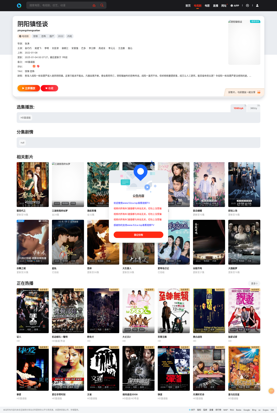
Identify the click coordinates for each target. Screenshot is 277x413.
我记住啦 (138, 234)
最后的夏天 (163, 210)
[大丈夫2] (138, 310)
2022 (60, 36)
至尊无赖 (162, 336)
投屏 (205, 410)
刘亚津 (55, 48)
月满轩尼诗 (198, 394)
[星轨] (68, 242)
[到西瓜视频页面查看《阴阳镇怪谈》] (38, 66)
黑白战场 (197, 336)
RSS (232, 410)
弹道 (160, 394)
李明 (46, 48)
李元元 (111, 48)
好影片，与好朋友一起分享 (241, 92)
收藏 (50, 88)
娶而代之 (21, 210)
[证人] (33, 310)
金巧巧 (28, 48)
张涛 (27, 43)
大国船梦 (232, 268)
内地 (69, 36)
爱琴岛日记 (163, 268)
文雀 (89, 394)
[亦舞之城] (33, 242)
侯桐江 (65, 48)
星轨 (54, 268)
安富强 (74, 48)
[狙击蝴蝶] (209, 184)
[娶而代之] (33, 184)
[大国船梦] (244, 242)
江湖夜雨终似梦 (60, 210)
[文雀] (103, 368)
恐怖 (43, 36)
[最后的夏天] (174, 184)
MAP (225, 410)
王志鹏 (121, 48)
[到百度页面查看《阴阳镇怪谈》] (50, 66)
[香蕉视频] (19, 5)
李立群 (92, 48)
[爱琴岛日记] (174, 242)
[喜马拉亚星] (244, 368)
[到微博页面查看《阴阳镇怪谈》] (42, 66)
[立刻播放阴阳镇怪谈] (244, 42)
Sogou (266, 410)
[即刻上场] (244, 184)
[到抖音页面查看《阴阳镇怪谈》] (30, 66)
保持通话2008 (130, 394)
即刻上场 (232, 210)
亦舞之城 (21, 268)
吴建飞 (38, 48)
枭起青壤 (91, 210)
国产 (52, 36)
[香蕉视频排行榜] (96, 5)
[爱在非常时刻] (68, 368)
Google (246, 410)
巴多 (83, 48)
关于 (193, 410)
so (259, 410)
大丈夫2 (126, 336)
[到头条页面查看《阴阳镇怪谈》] (46, 66)
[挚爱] (33, 368)
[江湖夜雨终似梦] (68, 184)
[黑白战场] (209, 310)
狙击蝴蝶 (197, 210)
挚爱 (19, 394)
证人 (19, 336)
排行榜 (218, 410)
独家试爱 (232, 336)
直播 (211, 410)
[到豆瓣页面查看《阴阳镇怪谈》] (26, 66)
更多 (253, 283)
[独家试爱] (244, 310)
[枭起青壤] (103, 184)
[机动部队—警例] (68, 310)
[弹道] (174, 368)
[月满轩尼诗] (209, 368)
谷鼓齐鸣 (197, 268)
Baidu (238, 410)
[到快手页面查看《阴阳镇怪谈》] (34, 66)
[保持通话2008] (138, 368)
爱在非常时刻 (58, 394)
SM (272, 410)
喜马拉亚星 (233, 394)
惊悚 (35, 36)
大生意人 (126, 268)
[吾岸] (103, 242)
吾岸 (89, 268)
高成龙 (102, 48)
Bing (254, 410)
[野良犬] (103, 310)
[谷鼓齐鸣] (209, 242)
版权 (199, 410)
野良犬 (90, 336)
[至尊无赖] (174, 310)
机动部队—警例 (60, 336)
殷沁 (130, 48)
